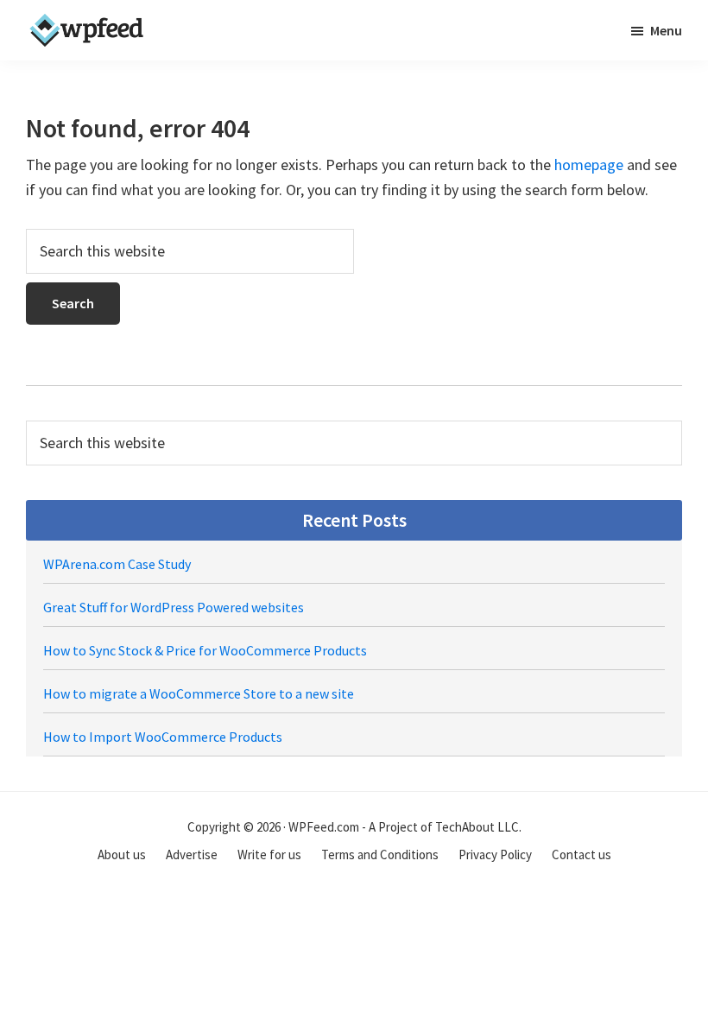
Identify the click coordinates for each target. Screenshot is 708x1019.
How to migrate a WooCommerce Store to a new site (198, 693)
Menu (666, 30)
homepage (588, 164)
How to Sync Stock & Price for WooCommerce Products (205, 650)
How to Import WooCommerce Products (162, 736)
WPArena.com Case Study (117, 564)
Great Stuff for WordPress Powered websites (173, 607)
